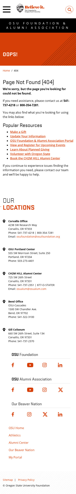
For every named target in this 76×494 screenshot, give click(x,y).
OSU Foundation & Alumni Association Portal (41, 141)
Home (6, 70)
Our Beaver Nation (21, 450)
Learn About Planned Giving (29, 149)
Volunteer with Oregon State (30, 154)
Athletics (15, 435)
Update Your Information (28, 136)
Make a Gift (18, 132)
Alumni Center (19, 443)
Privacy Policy (26, 480)
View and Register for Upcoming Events (37, 145)
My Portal (15, 457)
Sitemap (8, 480)
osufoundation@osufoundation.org (38, 236)
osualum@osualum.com (31, 289)
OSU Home (16, 428)
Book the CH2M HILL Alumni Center (35, 158)
